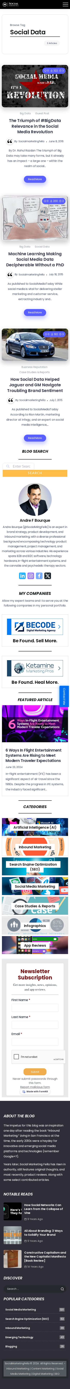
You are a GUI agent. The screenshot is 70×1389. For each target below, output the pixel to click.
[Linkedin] (22, 576)
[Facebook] (39, 576)
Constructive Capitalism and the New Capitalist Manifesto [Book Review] (45, 1257)
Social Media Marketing (35, 886)
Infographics (35, 925)
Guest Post (42, 113)
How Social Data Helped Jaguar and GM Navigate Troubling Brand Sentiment (35, 384)
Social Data (42, 246)
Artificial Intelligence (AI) (34, 827)
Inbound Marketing (35, 847)
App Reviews (35, 945)
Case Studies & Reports (34, 372)
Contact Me (64, 696)
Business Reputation (35, 367)
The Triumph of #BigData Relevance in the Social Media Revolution (35, 126)
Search (35, 473)
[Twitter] (47, 576)
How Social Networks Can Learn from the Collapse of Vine (43, 1209)
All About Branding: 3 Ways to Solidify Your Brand (43, 1233)
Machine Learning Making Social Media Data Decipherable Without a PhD (35, 259)
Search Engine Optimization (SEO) (33, 867)
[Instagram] (30, 576)
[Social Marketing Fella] (11, 4)
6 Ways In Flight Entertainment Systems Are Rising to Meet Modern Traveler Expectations (34, 755)
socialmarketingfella (31, 141)
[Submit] (63, 1289)
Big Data (25, 113)
